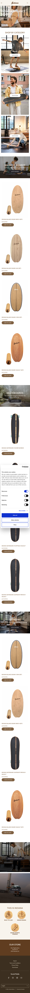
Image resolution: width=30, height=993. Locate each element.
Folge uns (15, 889)
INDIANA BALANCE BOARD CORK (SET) (12, 317)
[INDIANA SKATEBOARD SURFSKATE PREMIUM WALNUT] (15, 575)
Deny (15, 524)
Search (15, 961)
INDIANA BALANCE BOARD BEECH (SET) (12, 219)
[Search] (27, 3)
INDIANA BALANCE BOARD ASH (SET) (11, 268)
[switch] (26, 496)
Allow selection (15, 520)
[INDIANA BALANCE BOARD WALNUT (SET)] (15, 349)
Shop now (15, 55)
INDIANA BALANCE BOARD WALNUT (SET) (13, 370)
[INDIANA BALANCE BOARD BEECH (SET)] (15, 200)
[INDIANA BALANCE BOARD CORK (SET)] (15, 298)
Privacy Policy (15, 965)
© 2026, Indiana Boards (10, 989)
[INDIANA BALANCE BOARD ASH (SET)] (15, 249)
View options (8, 453)
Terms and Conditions (15, 963)
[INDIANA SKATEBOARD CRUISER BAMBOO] (15, 428)
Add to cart (7, 224)
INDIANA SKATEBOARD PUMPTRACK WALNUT (14, 546)
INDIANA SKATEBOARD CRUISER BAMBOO (13, 448)
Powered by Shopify (20, 989)
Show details (22, 510)
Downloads (15, 967)
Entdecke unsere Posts (15, 858)
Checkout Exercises (16, 22)
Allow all (15, 515)
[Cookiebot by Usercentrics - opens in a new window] (22, 467)
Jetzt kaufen (15, 171)
